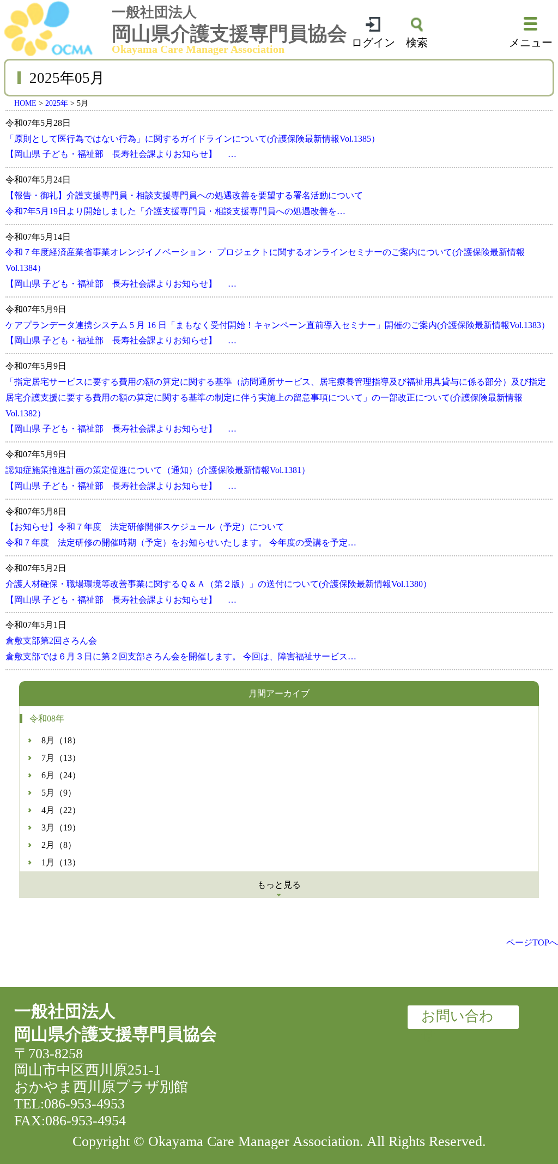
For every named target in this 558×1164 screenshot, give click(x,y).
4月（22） (61, 810)
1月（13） (61, 862)
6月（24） (61, 775)
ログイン (373, 42)
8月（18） (61, 740)
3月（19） (61, 827)
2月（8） (58, 845)
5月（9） (58, 792)
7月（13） (61, 757)
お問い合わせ (457, 1018)
